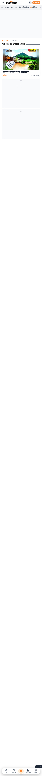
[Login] (21, 771)
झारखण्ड (7, 7)
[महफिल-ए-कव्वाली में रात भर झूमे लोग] (21, 59)
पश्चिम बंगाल (25, 7)
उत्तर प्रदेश (18, 7)
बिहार (12, 7)
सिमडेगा (5, 75)
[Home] (11, 2)
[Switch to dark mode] (30, 2)
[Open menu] (3, 2)
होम (2, 7)
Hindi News (5, 40)
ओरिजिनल (34, 7)
